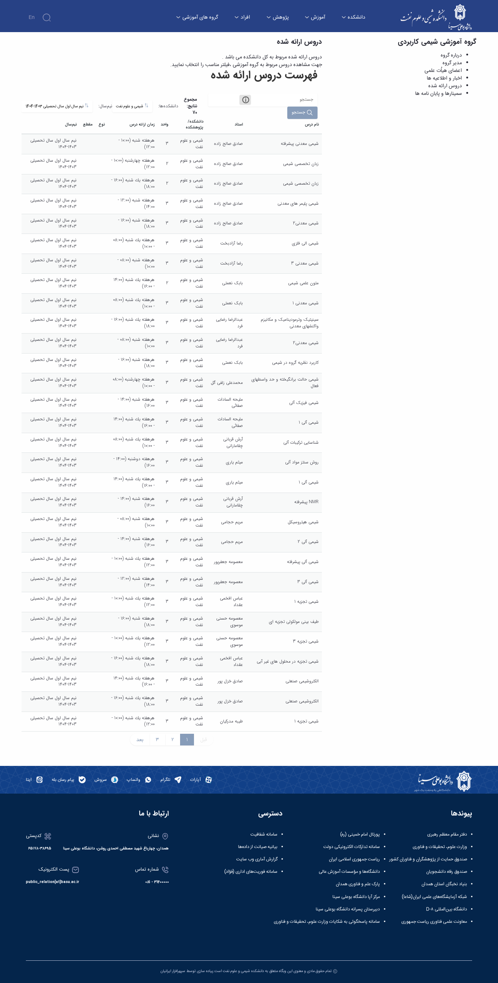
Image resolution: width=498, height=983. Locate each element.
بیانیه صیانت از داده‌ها (257, 847)
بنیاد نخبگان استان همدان (444, 884)
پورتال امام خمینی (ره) (360, 834)
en (31, 17)
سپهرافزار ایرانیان (172, 971)
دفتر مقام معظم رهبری (447, 834)
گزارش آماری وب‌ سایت (256, 859)
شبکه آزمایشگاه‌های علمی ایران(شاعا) (434, 897)
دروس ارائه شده (445, 86)
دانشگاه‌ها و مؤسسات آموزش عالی (349, 871)
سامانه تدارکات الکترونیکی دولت (351, 847)
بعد (139, 740)
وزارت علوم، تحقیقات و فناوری (440, 847)
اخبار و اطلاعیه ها (444, 78)
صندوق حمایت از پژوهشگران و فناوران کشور (428, 859)
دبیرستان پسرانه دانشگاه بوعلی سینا (348, 909)
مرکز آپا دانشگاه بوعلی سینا (356, 897)
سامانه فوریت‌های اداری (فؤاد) (250, 871)
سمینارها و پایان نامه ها (438, 93)
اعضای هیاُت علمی (443, 70)
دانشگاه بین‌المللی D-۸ (446, 909)
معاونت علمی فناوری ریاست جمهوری (434, 921)
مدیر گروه (452, 63)
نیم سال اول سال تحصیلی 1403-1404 (55, 106)
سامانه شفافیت (263, 834)
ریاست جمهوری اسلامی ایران (354, 859)
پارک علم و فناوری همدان (358, 884)
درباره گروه (451, 55)
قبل (203, 740)
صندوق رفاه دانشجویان (446, 871)
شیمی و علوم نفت (130, 106)
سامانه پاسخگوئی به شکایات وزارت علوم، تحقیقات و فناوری (327, 921)
